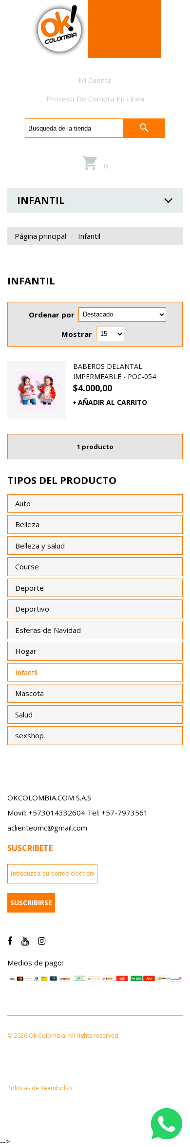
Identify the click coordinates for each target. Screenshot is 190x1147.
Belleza (27, 524)
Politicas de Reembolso (39, 1088)
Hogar (26, 651)
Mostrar (76, 334)
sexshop (29, 735)
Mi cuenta (95, 80)
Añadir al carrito (112, 402)
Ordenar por (52, 314)
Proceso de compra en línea (95, 98)
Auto (23, 503)
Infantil (26, 672)
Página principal (40, 236)
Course (27, 566)
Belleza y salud (40, 545)
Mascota (29, 693)
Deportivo (32, 609)
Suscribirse (31, 902)
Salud (24, 714)
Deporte (29, 588)
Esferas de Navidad (48, 630)
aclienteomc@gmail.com (47, 827)
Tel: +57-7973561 (117, 812)
